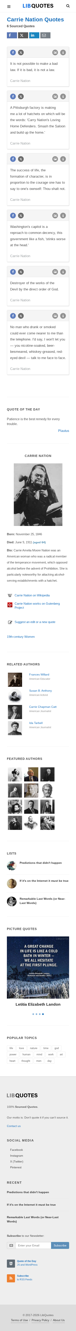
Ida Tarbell (36, 723)
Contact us (14, 1126)
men (38, 1060)
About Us (59, 1320)
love (21, 1048)
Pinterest (15, 1167)
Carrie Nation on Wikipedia (32, 595)
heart (12, 1060)
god (57, 1048)
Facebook (16, 1149)
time (45, 1048)
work (51, 1054)
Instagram (16, 1155)
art (61, 1054)
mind (39, 1054)
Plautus (63, 430)
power (13, 1054)
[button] (67, 5)
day (49, 1060)
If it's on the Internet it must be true (44, 880)
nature (33, 1048)
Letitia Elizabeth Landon (38, 1004)
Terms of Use (19, 1320)
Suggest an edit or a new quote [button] (35, 622)
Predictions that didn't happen (41, 862)
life (11, 1048)
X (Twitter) (16, 1161)
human (26, 1054)
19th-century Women (21, 636)
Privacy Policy (40, 1320)
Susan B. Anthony (40, 690)
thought (25, 1060)
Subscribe (60, 1245)
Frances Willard (39, 674)
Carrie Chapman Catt (43, 706)
